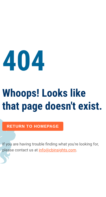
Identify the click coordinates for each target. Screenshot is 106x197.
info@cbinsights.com (57, 150)
